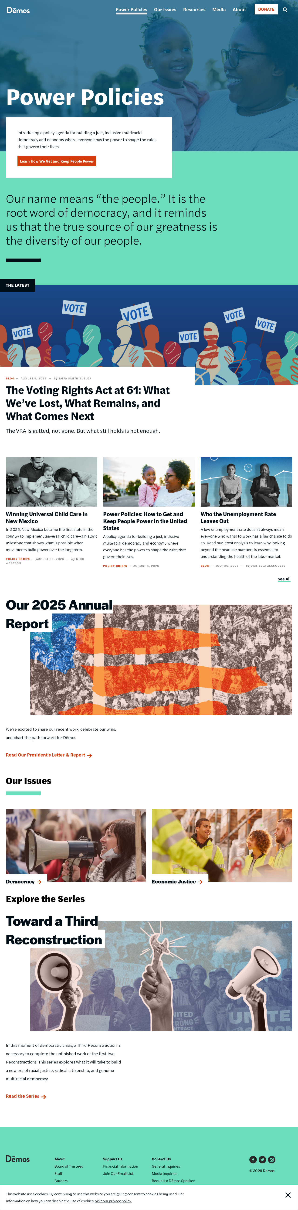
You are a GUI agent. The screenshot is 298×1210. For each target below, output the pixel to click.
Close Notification (283, 1197)
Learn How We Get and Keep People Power (57, 161)
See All (284, 579)
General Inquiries (166, 1166)
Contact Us (161, 1159)
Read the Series (22, 1095)
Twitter (262, 1159)
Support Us (112, 1159)
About (239, 9)
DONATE (266, 9)
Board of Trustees (68, 1166)
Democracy (20, 881)
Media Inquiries (164, 1173)
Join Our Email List (118, 1173)
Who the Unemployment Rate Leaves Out (238, 517)
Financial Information (120, 1166)
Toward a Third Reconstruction (54, 929)
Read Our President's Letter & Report (45, 754)
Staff (58, 1173)
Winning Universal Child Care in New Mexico (47, 517)
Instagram (271, 1159)
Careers (61, 1180)
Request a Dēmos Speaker (173, 1180)
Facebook (253, 1159)
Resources (194, 9)
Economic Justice (174, 881)
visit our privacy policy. (113, 1200)
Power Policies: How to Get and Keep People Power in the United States (145, 521)
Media (219, 9)
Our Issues (165, 9)
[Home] (18, 15)
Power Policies (131, 9)
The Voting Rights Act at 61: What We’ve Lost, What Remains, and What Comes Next (88, 402)
